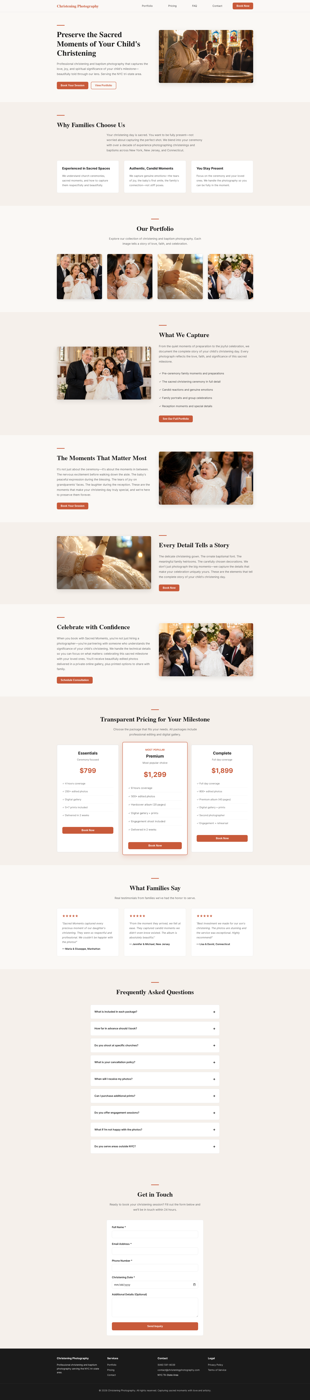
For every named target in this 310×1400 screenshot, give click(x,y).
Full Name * (119, 1227)
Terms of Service (217, 1370)
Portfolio (147, 5)
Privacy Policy (215, 1364)
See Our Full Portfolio (176, 418)
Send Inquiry (155, 1326)
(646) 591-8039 (166, 1364)
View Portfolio (103, 85)
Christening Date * (123, 1277)
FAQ (194, 5)
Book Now (243, 6)
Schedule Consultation (75, 680)
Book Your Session (72, 85)
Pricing (172, 5)
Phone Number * (122, 1260)
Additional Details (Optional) (129, 1294)
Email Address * (122, 1243)
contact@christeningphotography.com (179, 1370)
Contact (217, 5)
